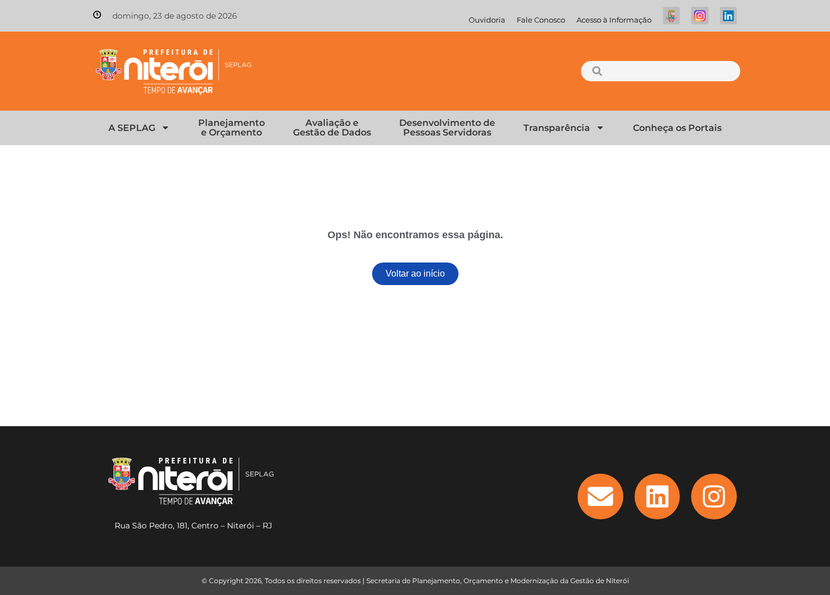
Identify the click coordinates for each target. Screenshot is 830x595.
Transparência (556, 128)
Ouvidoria (487, 20)
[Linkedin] (657, 496)
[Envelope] (600, 496)
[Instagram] (714, 496)
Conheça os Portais (677, 128)
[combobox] (660, 71)
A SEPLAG (131, 128)
